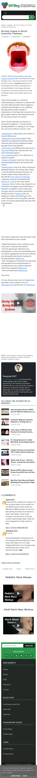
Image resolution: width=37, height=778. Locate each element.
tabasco (19, 193)
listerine (4, 181)
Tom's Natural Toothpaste (20, 177)
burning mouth (11, 355)
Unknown (10, 531)
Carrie (8, 500)
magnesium (13, 357)
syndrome (4, 359)
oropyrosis (26, 357)
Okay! (25, 776)
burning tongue (21, 355)
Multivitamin (7, 134)
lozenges (4, 191)
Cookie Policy (8, 749)
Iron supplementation (10, 155)
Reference (20, 258)
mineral (20, 357)
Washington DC (7, 285)
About (5, 674)
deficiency (30, 355)
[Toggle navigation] (5, 13)
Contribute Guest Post (11, 704)
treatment (11, 359)
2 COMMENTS (26, 36)
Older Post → (30, 569)
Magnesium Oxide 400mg (11, 138)
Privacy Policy (8, 754)
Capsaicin (5, 184)
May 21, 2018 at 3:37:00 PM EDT (17, 554)
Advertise (6, 714)
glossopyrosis (5, 357)
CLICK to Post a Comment (10, 563)
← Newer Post (7, 569)
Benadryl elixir (7, 167)
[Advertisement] (18, 335)
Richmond (31, 285)
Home (19, 569)
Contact (6, 690)
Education (7, 684)
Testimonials (8, 734)
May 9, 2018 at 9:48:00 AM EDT (17, 527)
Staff (5, 679)
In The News (7, 729)
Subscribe (29, 646)
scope (12, 181)
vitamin (17, 359)
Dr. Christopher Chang (10, 379)
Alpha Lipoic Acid (8, 148)
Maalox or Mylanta (9, 160)
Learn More (16, 776)
